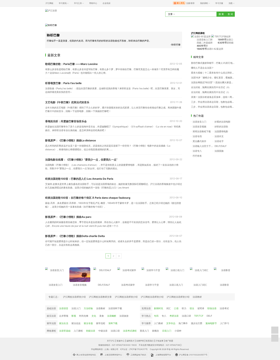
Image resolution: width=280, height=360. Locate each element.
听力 (184, 308)
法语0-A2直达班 (215, 48)
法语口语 (115, 330)
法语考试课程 (130, 330)
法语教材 (100, 308)
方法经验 (88, 308)
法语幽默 (111, 315)
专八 (164, 315)
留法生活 (63, 323)
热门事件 (183, 323)
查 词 (230, 14)
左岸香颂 (63, 315)
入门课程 (78, 330)
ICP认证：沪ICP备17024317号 (134, 349)
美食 (101, 315)
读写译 (200, 308)
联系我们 (150, 341)
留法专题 (88, 323)
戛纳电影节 (211, 323)
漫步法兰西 (196, 323)
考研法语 (174, 315)
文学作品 (170, 323)
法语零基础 (64, 330)
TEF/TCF (198, 315)
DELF (209, 315)
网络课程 (51, 330)
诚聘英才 (130, 341)
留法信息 (76, 323)
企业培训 (106, 3)
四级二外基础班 (205, 42)
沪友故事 (159, 341)
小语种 (178, 330)
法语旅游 (123, 315)
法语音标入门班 (205, 39)
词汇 (168, 308)
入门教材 (158, 323)
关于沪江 (111, 341)
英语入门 (144, 330)
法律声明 (140, 341)
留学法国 (51, 323)
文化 (94, 315)
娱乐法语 (51, 315)
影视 (73, 315)
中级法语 (102, 330)
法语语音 (63, 308)
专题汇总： (54, 296)
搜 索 (221, 14)
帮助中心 (93, 3)
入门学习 (224, 323)
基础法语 (51, 308)
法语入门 (76, 308)
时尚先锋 (83, 315)
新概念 (155, 330)
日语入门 (166, 330)
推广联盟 (169, 341)
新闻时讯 (158, 308)
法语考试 (224, 308)
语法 (192, 308)
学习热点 (146, 315)
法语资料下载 (115, 308)
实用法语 (146, 308)
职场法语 (211, 308)
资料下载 (112, 323)
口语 (176, 308)
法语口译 (186, 315)
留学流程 (100, 323)
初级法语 (90, 330)
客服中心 (120, 341)
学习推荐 (146, 323)
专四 (156, 315)
